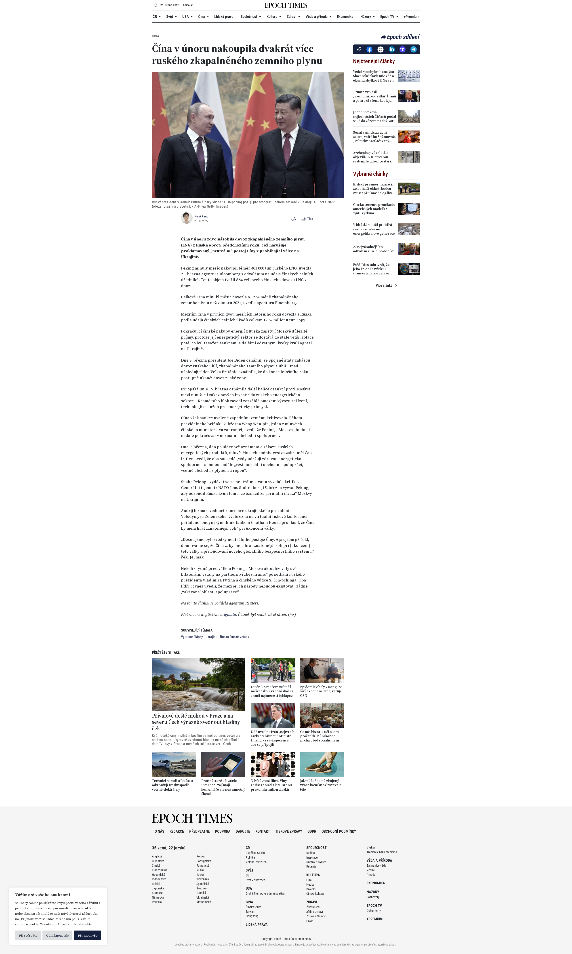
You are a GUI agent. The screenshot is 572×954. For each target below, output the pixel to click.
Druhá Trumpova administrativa (265, 893)
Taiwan (250, 911)
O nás (159, 831)
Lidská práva (223, 16)
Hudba (310, 884)
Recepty (311, 866)
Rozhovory (373, 897)
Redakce (177, 831)
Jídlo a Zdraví (314, 912)
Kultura (272, 16)
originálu (228, 614)
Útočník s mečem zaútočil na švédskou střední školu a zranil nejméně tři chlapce (272, 691)
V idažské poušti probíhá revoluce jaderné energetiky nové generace (374, 229)
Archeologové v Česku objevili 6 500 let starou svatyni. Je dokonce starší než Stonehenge (373, 157)
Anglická (157, 856)
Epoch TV (387, 16)
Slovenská (202, 879)
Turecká (201, 893)
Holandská (158, 874)
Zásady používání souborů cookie (66, 924)
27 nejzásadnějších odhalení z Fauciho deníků (373, 249)
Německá (158, 897)
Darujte (243, 831)
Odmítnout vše (57, 935)
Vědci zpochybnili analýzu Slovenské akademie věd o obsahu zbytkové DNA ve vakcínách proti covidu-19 (373, 75)
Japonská (158, 888)
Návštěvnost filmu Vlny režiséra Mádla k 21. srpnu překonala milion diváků (271, 785)
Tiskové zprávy (288, 831)
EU (247, 875)
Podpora (222, 831)
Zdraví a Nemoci (316, 916)
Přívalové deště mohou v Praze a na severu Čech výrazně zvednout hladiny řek (196, 722)
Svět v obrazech (255, 880)
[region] (58, 916)
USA (185, 16)
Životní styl (313, 907)
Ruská (200, 870)
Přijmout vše (87, 935)
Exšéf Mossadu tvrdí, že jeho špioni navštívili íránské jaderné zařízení (373, 269)
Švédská (201, 888)
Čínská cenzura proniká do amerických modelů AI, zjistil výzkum (374, 208)
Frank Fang (201, 216)
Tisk (309, 219)
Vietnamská (203, 902)
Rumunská (202, 865)
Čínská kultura (315, 893)
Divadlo (310, 889)
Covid (309, 921)
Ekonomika (345, 16)
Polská (200, 856)
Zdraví (291, 16)
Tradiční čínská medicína (382, 852)
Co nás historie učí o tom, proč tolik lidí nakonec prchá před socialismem (320, 736)
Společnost (249, 16)
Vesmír (371, 870)
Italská (156, 884)
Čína (201, 16)
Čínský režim (253, 907)
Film (309, 880)
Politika (250, 857)
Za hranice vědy (376, 865)
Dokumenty (374, 910)
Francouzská (160, 870)
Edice (186, 5)
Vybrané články (192, 637)
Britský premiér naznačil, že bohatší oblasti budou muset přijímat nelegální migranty (373, 188)
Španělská (202, 884)
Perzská (157, 902)
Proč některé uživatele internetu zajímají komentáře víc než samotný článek (223, 787)
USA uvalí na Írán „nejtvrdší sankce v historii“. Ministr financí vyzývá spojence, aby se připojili (272, 738)
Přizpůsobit (28, 935)
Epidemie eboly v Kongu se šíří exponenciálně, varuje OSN (321, 691)
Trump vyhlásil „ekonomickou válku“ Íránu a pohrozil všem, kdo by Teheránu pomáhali (374, 96)
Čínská (156, 865)
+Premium (411, 16)
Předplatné (199, 831)
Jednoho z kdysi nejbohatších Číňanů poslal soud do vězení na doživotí (374, 116)
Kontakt (262, 831)
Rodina (310, 853)
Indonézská (159, 879)
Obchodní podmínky (339, 831)
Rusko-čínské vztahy (234, 637)
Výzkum (371, 847)
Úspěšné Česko (255, 853)
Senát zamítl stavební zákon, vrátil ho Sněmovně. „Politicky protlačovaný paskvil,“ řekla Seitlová (374, 136)
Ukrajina (211, 637)
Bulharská (158, 861)
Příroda (371, 874)
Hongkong (252, 916)
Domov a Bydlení (316, 862)
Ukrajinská (202, 897)
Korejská (157, 893)
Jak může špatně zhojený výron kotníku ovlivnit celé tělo (321, 785)
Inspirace (312, 857)
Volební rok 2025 (256, 862)
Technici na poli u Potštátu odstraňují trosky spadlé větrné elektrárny (172, 785)
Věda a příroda (317, 16)
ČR (155, 16)
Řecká (200, 874)
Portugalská (203, 861)
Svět (169, 16)
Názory (365, 16)
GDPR (311, 831)
